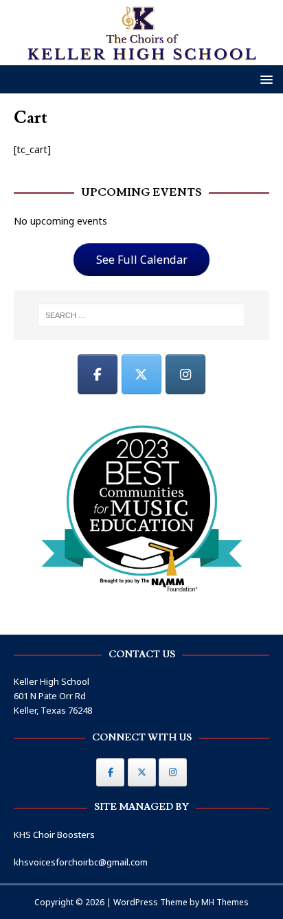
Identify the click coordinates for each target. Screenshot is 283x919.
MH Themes (225, 902)
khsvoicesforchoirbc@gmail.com (81, 862)
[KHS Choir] (141, 57)
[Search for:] (142, 315)
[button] (264, 79)
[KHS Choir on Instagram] (185, 374)
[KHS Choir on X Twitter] (141, 374)
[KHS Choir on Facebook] (97, 374)
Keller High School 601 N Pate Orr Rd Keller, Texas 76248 (53, 695)
